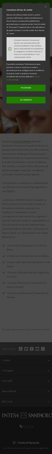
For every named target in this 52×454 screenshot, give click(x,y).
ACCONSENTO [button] (26, 100)
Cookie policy (12, 80)
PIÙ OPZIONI (26, 88)
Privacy (37, 76)
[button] (46, 6)
